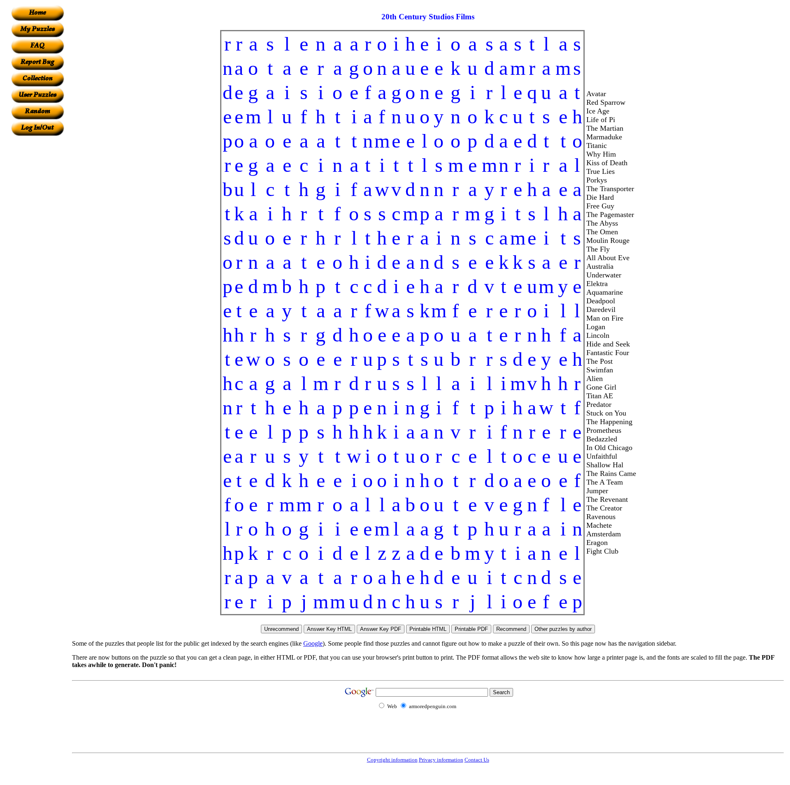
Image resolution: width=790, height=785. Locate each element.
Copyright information (392, 760)
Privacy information (441, 760)
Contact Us (477, 760)
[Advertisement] (37, 259)
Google (313, 643)
